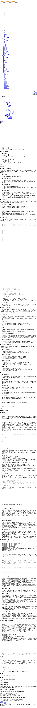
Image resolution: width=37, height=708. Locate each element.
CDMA (9, 106)
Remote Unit (8, 114)
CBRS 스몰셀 (10, 113)
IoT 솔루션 (8, 115)
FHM (9, 109)
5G (8, 103)
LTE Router (10, 116)
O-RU (9, 108)
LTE (8, 104)
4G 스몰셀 (8, 110)
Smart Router (10, 117)
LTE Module (10, 118)
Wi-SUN (9, 119)
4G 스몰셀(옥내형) (11, 111)
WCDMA (9, 105)
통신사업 (5, 101)
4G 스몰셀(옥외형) (11, 112)
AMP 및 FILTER (9, 102)
